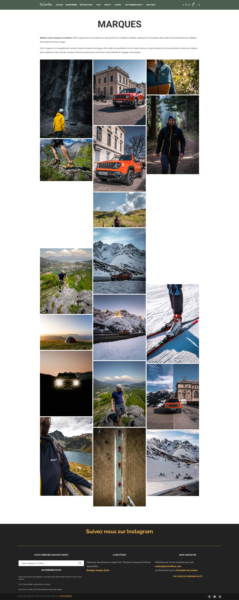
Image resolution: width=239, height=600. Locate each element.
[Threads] (220, 597)
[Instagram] (186, 5)
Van (98, 5)
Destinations (86, 5)
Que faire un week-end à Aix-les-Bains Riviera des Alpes (40, 589)
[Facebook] (183, 5)
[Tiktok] (189, 5)
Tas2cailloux (66, 596)
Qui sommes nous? (133, 5)
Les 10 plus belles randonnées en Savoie (35, 584)
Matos (107, 5)
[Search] (199, 5)
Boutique (150, 5)
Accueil (59, 5)
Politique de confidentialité (187, 576)
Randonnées (71, 5)
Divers (118, 5)
